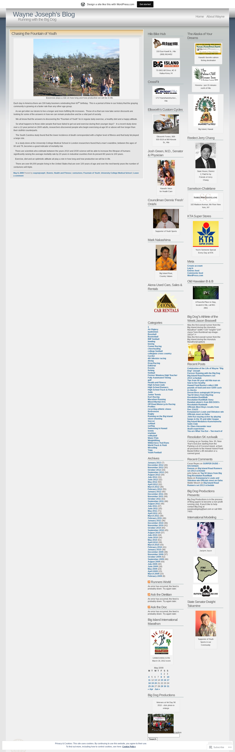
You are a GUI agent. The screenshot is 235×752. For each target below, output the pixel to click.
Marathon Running (157, 399)
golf (149, 380)
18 (149, 683)
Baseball (152, 334)
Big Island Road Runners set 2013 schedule (201, 376)
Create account (194, 266)
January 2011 (154, 520)
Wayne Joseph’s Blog (44, 14)
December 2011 (155, 494)
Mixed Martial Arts (157, 402)
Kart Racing (153, 397)
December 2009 (155, 552)
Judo (150, 392)
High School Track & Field (160, 390)
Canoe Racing (155, 346)
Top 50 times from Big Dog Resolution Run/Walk (200, 396)
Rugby (151, 414)
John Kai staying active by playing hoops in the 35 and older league (204, 417)
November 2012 (155, 467)
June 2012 (153, 479)
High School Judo (156, 385)
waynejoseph (39, 173)
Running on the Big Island (160, 416)
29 (162, 686)
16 (165, 680)
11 (149, 680)
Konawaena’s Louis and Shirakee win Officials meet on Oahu (205, 413)
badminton (153, 332)
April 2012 (153, 484)
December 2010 (155, 523)
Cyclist (151, 356)
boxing (151, 344)
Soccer (151, 421)
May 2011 (152, 511)
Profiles (151, 406)
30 (165, 686)
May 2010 (152, 540)
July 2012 (152, 477)
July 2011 (152, 506)
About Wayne (215, 16)
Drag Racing (154, 363)
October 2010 (154, 528)
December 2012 (155, 465)
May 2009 (152, 569)
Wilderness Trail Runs (158, 443)
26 (152, 686)
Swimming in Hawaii (157, 428)
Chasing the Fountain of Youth (34, 33)
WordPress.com (195, 275)
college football (155, 351)
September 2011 (156, 501)
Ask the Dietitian (161, 594)
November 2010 (155, 525)
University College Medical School (116, 173)
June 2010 (153, 537)
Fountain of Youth (91, 173)
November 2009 (155, 554)
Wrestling (152, 448)
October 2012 (154, 470)
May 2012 (152, 482)
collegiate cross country (160, 353)
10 (168, 677)
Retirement (153, 411)
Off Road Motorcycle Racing (161, 404)
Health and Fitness (62, 173)
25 (149, 686)
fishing (151, 370)
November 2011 (155, 496)
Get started (145, 4)
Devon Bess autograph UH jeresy (203, 392)
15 (162, 680)
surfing (151, 426)
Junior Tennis (154, 394)
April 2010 (153, 542)
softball (151, 423)
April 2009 (153, 571)
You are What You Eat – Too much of (204, 431)
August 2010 (154, 533)
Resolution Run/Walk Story (200, 400)
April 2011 (153, 513)
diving (151, 361)
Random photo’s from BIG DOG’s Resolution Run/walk (203, 403)
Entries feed (193, 270)
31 (168, 686)
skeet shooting (155, 419)
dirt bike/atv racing (157, 358)
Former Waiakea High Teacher (162, 375)
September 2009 (156, 559)
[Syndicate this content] (149, 582)
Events (50, 173)
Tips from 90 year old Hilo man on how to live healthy (203, 381)
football (151, 373)
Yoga (150, 450)
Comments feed (195, 273)
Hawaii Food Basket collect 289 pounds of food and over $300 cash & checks (204, 387)
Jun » (157, 689)
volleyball (152, 435)
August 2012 (154, 475)
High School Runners (158, 387)
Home (200, 16)
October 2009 (154, 557)
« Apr (150, 689)
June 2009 (153, 566)
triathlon (152, 433)
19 (152, 683)
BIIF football (153, 339)
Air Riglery (153, 329)
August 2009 (154, 561)
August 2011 (154, 504)
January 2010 (154, 549)
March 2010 (153, 545)
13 (155, 680)
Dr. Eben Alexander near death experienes (199, 427)
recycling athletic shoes (159, 409)
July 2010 (152, 535)
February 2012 (155, 489)
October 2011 (154, 499)
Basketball (153, 336)
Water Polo (153, 438)
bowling (151, 341)
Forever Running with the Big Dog (203, 373)
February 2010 (155, 547)
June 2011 (153, 508)
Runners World (161, 582)
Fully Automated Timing (159, 378)
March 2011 (153, 516)
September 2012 (156, 472)
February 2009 (155, 576)
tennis (151, 431)
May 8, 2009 (18, 173)
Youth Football (155, 452)
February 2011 (155, 518)
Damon (190, 468)
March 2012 (153, 487)
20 (155, 683)
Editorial (152, 365)
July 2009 (152, 564)
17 (168, 680)
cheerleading (154, 349)
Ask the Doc (159, 607)
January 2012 (154, 491)
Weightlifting (154, 440)
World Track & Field (157, 445)
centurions (77, 173)
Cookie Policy (129, 746)
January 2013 (154, 463)
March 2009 (153, 574)
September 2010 (156, 530)
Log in (190, 268)
